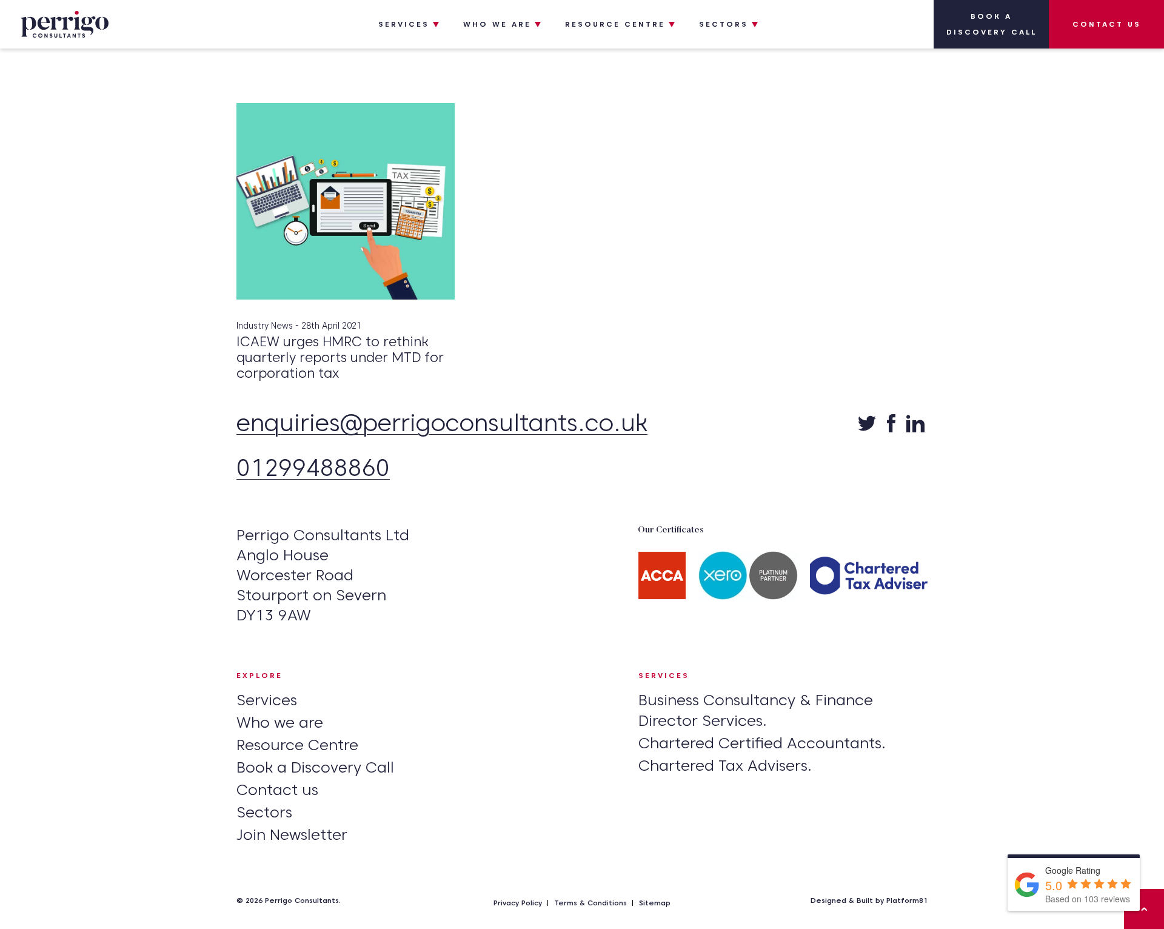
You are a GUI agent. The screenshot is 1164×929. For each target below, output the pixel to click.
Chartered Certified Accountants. (762, 743)
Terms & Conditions (590, 902)
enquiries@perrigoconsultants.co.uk (441, 424)
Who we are (497, 24)
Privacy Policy (517, 902)
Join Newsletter (291, 834)
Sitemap (655, 902)
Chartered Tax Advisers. (725, 765)
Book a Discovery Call (991, 24)
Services (403, 24)
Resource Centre (615, 24)
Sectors (723, 24)
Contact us (1106, 24)
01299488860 (313, 469)
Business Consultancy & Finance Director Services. (755, 710)
